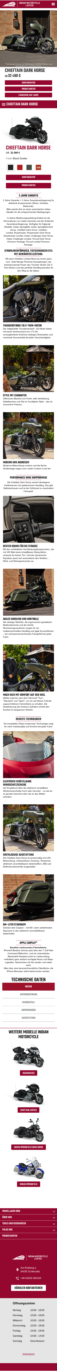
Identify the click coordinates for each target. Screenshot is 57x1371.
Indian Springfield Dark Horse (28, 1147)
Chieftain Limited (28, 1110)
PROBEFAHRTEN (28, 89)
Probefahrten (9, 1236)
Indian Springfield (28, 1184)
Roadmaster (29, 1073)
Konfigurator (28, 83)
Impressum (29, 1354)
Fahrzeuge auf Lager (28, 95)
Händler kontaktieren (28, 1288)
